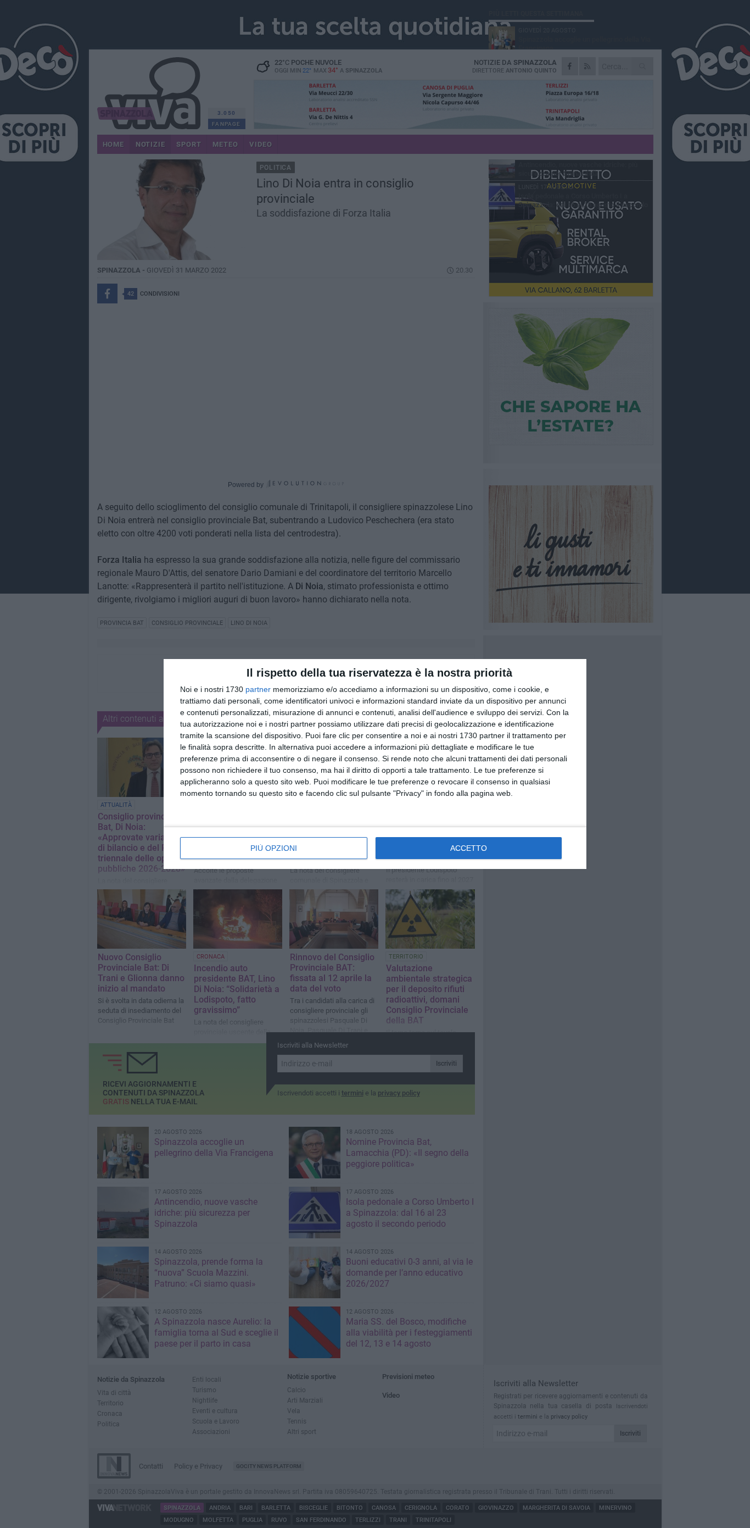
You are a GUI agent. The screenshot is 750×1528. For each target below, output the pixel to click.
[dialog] (375, 764)
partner (258, 689)
